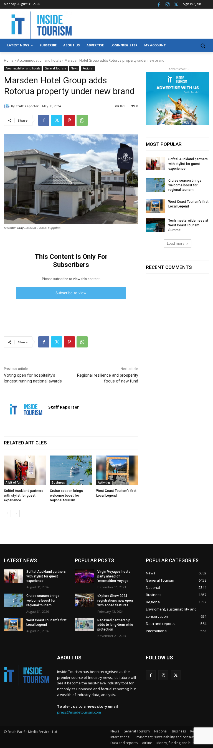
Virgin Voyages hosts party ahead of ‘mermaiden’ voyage (113, 576)
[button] (202, 45)
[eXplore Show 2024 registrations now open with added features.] (84, 600)
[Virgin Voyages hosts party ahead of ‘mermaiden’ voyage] (84, 576)
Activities (104, 482)
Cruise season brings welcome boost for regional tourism (66, 495)
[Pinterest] (69, 120)
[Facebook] (159, 4)
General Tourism (55, 68)
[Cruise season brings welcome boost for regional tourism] (71, 470)
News (74, 68)
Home (9, 60)
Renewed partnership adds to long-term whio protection (115, 625)
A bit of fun (13, 482)
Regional (87, 68)
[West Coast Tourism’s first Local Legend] (117, 470)
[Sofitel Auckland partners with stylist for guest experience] (25, 470)
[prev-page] (7, 513)
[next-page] (16, 513)
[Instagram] (167, 4)
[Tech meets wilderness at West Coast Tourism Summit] (155, 225)
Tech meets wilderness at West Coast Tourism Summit (188, 225)
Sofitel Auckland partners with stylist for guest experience (23, 495)
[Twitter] (176, 4)
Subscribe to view (71, 293)
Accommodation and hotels (39, 60)
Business (58, 482)
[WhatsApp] (82, 120)
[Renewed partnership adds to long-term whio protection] (84, 624)
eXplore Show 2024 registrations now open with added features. (115, 600)
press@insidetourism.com (79, 712)
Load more (175, 243)
